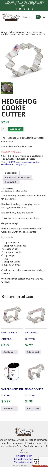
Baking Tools (23, 32)
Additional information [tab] (17, 177)
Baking (12, 32)
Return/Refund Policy (24, 459)
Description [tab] (11, 172)
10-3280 (11, 162)
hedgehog (20, 164)
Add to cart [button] (9, 351)
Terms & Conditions (24, 462)
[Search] (38, 17)
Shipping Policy (24, 455)
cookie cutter (7, 164)
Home (4, 32)
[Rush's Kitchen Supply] (11, 20)
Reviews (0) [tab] (11, 181)
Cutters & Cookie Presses (21, 158)
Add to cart (15, 129)
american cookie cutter (27, 162)
